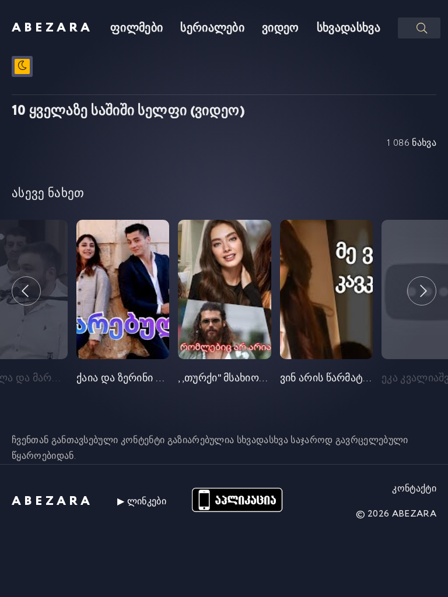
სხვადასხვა (348, 28)
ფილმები (136, 28)
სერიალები (212, 28)
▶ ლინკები (141, 501)
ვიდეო (280, 28)
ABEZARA (52, 28)
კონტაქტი (414, 489)
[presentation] (26, 290)
